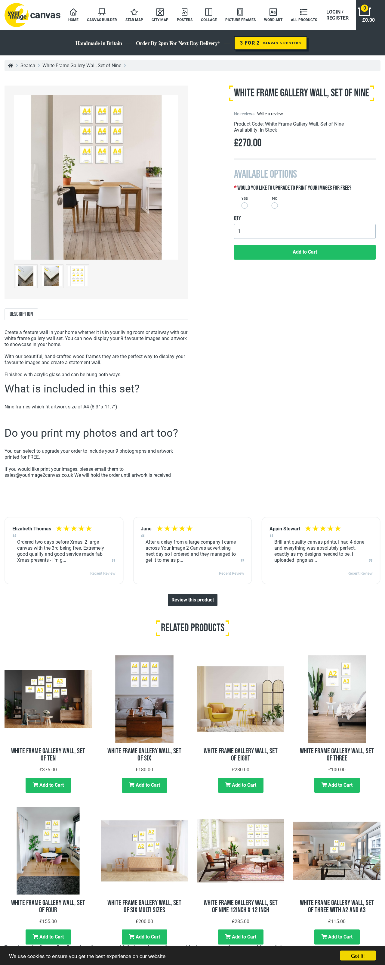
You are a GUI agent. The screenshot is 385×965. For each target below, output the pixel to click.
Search (27, 65)
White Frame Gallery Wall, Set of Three (337, 755)
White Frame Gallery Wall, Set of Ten (48, 755)
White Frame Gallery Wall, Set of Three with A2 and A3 (337, 906)
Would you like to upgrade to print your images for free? (294, 188)
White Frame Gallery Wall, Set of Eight (241, 755)
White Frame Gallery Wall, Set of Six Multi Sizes (144, 906)
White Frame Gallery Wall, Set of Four (48, 906)
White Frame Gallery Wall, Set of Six (144, 755)
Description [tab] (21, 314)
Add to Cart (305, 252)
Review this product (192, 600)
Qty (237, 218)
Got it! (358, 955)
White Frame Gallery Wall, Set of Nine (81, 65)
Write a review (270, 113)
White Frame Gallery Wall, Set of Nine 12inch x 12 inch (241, 906)
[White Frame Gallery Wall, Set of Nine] (96, 177)
